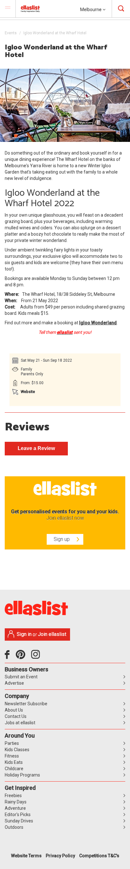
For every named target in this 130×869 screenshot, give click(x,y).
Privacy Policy (60, 855)
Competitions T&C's (99, 855)
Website (28, 392)
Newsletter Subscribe (26, 703)
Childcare (14, 768)
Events (11, 33)
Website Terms (26, 855)
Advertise (14, 683)
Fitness (12, 755)
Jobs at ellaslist (20, 722)
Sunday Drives (19, 820)
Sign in (24, 634)
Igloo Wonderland (98, 322)
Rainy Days (16, 801)
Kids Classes (17, 749)
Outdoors (14, 827)
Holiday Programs (22, 774)
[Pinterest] (23, 656)
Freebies (13, 795)
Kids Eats (14, 762)
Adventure (15, 808)
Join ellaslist (52, 634)
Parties (12, 743)
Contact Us (16, 716)
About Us (14, 710)
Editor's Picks (18, 814)
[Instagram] (36, 656)
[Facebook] (9, 656)
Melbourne (91, 9)
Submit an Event (21, 676)
